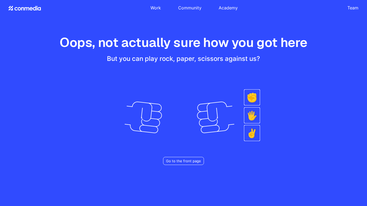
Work (155, 7)
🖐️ (252, 115)
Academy (228, 7)
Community (190, 7)
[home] (25, 8)
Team (352, 7)
